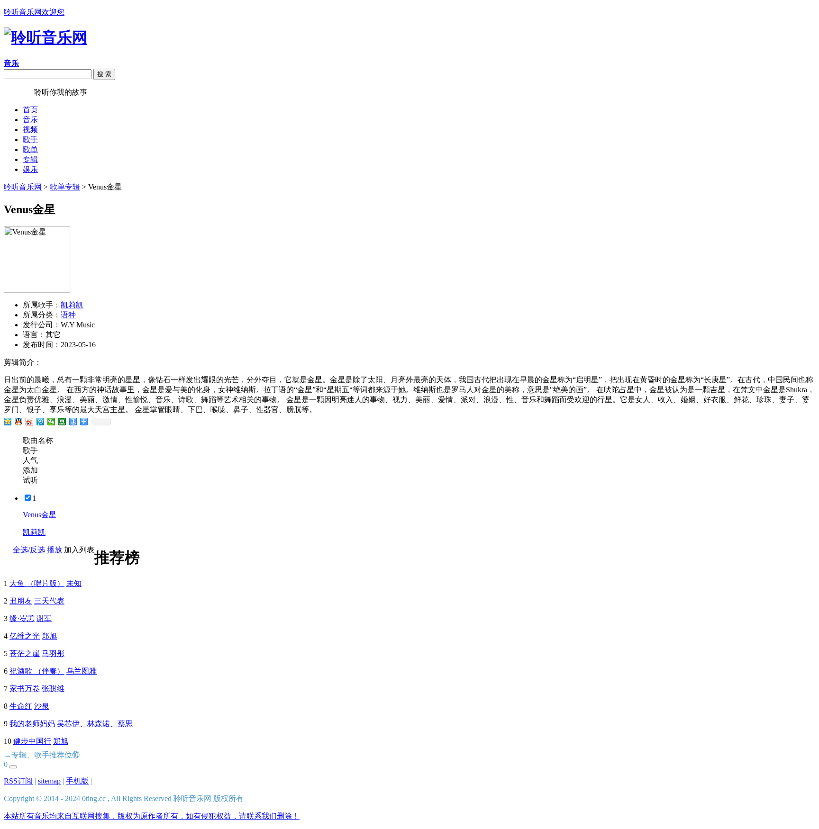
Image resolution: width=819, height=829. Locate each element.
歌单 (30, 149)
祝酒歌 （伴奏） (36, 671)
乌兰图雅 (81, 671)
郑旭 (49, 636)
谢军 (44, 618)
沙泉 (41, 706)
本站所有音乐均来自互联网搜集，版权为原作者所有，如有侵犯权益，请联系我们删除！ (152, 816)
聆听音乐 (19, 92)
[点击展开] (13, 767)
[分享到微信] (51, 421)
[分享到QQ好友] (19, 421)
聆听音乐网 (23, 187)
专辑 (30, 159)
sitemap (49, 781)
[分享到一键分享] (73, 421)
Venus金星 (39, 515)
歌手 (30, 139)
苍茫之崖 (24, 653)
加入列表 (79, 550)
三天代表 (49, 601)
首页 (30, 110)
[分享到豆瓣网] (62, 421)
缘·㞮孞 (22, 618)
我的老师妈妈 (32, 724)
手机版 (77, 781)
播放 (54, 550)
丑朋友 (20, 601)
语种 (68, 315)
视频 (30, 130)
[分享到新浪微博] (30, 421)
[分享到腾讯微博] (40, 421)
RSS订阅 (18, 781)
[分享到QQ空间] (8, 421)
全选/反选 (29, 550)
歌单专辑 (65, 187)
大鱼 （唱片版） (36, 583)
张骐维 (53, 689)
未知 (74, 583)
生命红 (20, 706)
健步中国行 (32, 741)
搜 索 (104, 74)
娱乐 (30, 169)
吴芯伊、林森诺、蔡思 (95, 724)
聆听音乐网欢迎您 (34, 12)
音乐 (30, 120)
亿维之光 (24, 636)
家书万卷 (24, 689)
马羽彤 (53, 653)
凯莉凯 (72, 305)
